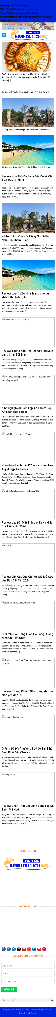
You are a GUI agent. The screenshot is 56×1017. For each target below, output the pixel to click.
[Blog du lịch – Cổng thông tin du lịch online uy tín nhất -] (30, 35)
